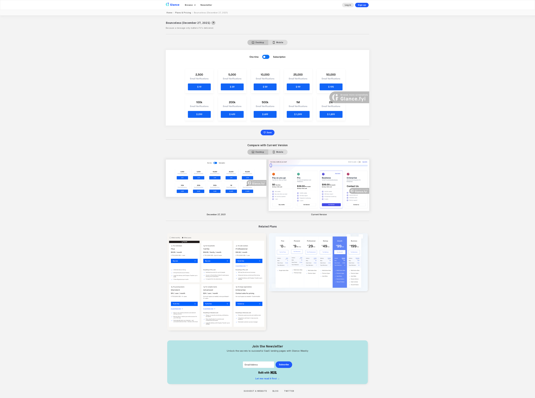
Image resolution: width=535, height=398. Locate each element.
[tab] (257, 42)
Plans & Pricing (183, 12)
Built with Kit (267, 372)
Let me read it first (267, 378)
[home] (172, 5)
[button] (190, 5)
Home (169, 12)
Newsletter (206, 5)
